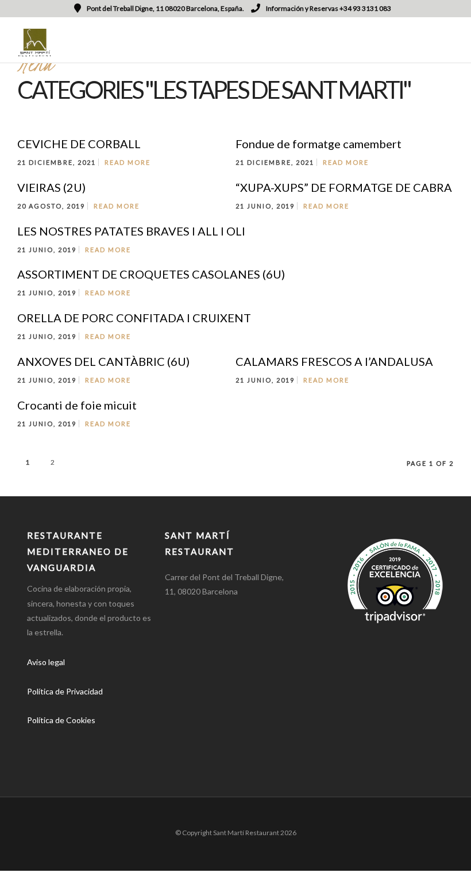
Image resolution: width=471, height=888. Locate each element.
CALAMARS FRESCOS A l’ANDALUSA (334, 361)
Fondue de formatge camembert (318, 143)
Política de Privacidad (65, 691)
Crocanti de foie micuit (77, 405)
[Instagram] (94, 738)
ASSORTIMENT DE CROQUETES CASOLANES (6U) (151, 274)
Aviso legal (46, 662)
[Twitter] (67, 738)
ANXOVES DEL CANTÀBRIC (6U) (103, 361)
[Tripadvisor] (121, 738)
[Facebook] (40, 738)
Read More (127, 162)
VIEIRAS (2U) (51, 187)
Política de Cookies (61, 720)
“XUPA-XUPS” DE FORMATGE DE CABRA (343, 187)
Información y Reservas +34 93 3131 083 (328, 8)
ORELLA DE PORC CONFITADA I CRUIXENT (134, 318)
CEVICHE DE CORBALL (79, 143)
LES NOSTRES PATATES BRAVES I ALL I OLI (131, 231)
